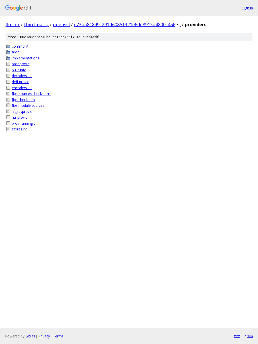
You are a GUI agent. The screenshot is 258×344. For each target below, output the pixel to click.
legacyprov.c (22, 111)
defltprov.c (20, 81)
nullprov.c (19, 117)
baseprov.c (20, 63)
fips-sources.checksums (31, 93)
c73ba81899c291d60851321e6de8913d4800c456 (124, 24)
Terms (58, 336)
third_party (36, 24)
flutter (13, 24)
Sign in (247, 8)
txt (237, 336)
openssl (61, 24)
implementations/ (26, 58)
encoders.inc (22, 87)
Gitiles (30, 336)
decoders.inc (22, 75)
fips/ (15, 52)
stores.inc (19, 129)
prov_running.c (23, 123)
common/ (20, 46)
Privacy (44, 336)
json (249, 336)
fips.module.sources (28, 105)
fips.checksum (23, 99)
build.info (19, 69)
